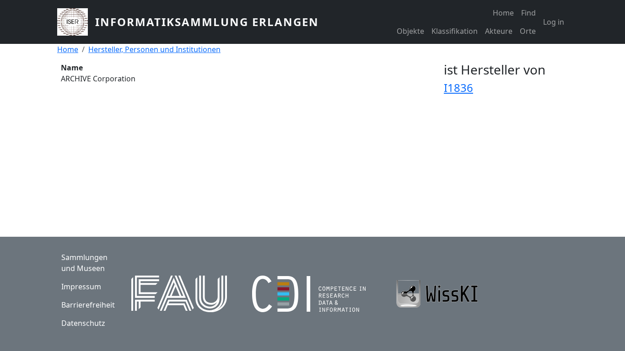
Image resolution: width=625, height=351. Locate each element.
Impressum (81, 287)
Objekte (410, 31)
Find (528, 13)
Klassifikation (454, 31)
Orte (528, 31)
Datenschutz (83, 323)
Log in (553, 22)
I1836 (458, 87)
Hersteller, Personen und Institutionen (154, 49)
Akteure (498, 31)
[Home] (76, 22)
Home (503, 13)
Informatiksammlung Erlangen (207, 21)
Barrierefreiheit (88, 305)
